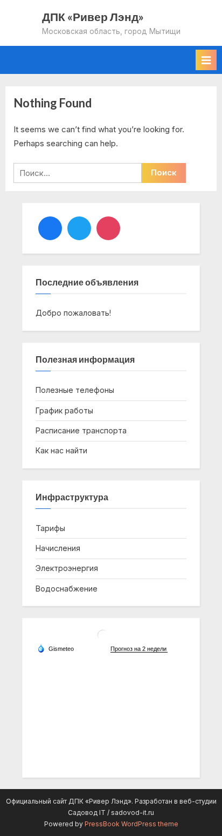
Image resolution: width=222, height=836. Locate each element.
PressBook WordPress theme (131, 824)
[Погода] (55, 648)
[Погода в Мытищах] (102, 639)
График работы (64, 410)
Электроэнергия (67, 568)
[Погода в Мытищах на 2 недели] (139, 649)
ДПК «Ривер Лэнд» (93, 16)
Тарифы (50, 528)
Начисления (58, 548)
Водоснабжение (67, 588)
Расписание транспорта (81, 430)
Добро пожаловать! (73, 312)
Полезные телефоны (75, 390)
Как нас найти (61, 450)
